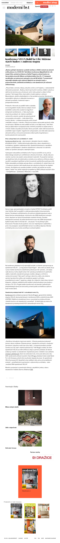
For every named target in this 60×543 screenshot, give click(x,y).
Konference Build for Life (13, 141)
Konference (9, 295)
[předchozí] (6, 51)
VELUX (41, 72)
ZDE (31, 369)
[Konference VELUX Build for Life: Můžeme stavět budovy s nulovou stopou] (11, 56)
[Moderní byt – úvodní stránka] (18, 9)
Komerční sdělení (10, 66)
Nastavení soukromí (50, 538)
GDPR (42, 538)
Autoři (26, 538)
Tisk (39, 538)
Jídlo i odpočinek (10, 427)
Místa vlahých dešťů (12, 407)
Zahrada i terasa (10, 448)
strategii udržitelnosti (12, 354)
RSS (35, 538)
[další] (53, 51)
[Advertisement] (23, 374)
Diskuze (10, 378)
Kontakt (21, 538)
